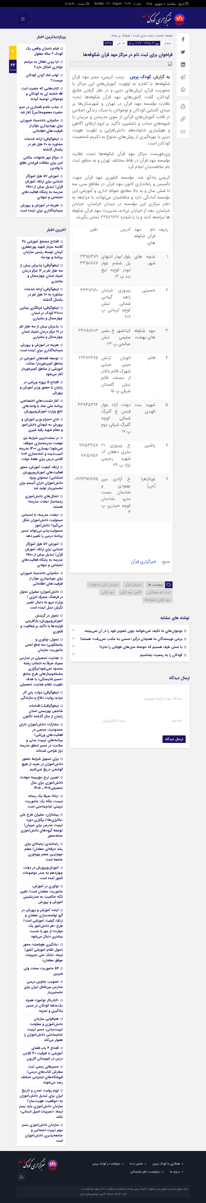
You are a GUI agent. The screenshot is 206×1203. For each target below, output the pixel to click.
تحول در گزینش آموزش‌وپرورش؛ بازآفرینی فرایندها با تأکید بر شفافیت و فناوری (41, 623)
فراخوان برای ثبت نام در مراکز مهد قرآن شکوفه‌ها (128, 54)
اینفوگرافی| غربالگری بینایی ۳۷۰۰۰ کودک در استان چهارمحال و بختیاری (41, 313)
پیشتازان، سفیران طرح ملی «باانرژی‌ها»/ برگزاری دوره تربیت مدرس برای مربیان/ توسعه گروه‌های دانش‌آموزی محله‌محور (41, 825)
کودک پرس (140, 77)
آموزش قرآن (133, 584)
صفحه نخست (163, 35)
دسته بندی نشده (143, 35)
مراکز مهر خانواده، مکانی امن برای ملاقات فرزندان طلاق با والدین (41, 163)
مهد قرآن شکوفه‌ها (157, 600)
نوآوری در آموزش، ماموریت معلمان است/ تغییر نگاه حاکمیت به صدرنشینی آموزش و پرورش (41, 894)
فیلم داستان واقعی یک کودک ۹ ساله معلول (44, 51)
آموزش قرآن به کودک (103, 584)
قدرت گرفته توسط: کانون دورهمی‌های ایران (103, 1194)
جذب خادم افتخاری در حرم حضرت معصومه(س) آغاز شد (41, 109)
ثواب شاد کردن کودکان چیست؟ (44, 77)
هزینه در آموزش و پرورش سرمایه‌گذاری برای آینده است (41, 208)
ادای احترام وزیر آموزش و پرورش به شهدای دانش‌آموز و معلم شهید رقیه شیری (42, 425)
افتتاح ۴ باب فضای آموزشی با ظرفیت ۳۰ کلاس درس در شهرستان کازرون (43, 1053)
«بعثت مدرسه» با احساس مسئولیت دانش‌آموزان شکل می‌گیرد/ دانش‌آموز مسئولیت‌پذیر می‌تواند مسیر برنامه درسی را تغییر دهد (42, 525)
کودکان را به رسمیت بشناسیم (161, 655)
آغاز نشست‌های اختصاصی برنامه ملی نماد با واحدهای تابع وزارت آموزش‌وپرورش (41, 406)
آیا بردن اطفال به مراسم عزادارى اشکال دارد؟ (43, 64)
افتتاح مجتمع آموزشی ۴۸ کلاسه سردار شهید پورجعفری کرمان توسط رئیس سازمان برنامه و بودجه (42, 249)
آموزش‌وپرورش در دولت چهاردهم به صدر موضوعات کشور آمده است (43, 873)
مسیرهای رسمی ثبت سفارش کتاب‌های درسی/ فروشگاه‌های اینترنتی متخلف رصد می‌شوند (42, 1074)
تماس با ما (136, 1163)
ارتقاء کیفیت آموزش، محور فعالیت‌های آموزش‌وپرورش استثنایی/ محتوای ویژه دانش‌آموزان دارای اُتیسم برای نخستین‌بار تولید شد (41, 477)
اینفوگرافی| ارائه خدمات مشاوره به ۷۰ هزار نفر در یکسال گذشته (43, 144)
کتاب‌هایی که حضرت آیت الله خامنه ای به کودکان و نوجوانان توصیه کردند (42, 94)
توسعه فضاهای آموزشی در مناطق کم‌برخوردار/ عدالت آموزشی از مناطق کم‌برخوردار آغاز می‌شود (41, 366)
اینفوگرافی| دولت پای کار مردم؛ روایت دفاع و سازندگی (42, 695)
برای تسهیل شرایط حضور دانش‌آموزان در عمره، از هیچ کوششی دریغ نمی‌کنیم (42, 764)
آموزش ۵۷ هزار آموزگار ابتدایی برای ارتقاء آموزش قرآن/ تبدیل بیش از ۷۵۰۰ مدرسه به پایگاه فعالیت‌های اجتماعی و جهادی (42, 186)
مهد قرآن (108, 592)
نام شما (177, 720)
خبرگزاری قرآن (144, 561)
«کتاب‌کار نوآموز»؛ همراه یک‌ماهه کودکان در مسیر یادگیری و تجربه (44, 1005)
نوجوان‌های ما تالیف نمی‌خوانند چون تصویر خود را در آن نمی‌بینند (133, 631)
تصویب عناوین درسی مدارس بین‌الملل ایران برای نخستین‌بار (43, 987)
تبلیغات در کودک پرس (106, 1163)
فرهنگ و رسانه (120, 35)
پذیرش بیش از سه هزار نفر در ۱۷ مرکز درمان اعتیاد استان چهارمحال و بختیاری (41, 332)
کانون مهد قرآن (130, 592)
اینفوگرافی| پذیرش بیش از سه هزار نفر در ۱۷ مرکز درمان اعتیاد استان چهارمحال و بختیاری (41, 273)
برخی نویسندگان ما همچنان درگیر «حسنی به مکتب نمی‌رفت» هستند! (131, 639)
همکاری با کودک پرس (166, 1163)
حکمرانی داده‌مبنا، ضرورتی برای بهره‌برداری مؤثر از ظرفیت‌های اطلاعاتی (41, 126)
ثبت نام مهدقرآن (158, 592)
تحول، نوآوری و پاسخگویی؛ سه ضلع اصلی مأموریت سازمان (44, 645)
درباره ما (175, 1171)
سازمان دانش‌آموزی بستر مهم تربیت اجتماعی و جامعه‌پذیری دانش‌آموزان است (42, 1132)
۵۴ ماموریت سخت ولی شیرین (43, 971)
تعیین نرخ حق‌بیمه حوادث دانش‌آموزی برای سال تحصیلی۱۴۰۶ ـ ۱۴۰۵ (41, 783)
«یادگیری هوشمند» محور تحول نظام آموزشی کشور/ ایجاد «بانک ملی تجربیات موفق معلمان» (43, 952)
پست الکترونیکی (113, 720)
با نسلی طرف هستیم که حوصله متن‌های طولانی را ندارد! (140, 647)
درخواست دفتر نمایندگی (145, 1171)
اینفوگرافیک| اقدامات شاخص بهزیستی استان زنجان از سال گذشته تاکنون (43, 711)
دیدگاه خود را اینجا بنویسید (163, 698)
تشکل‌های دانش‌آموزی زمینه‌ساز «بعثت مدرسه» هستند (44, 501)
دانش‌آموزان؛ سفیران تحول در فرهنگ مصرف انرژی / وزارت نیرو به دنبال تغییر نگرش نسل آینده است (41, 599)
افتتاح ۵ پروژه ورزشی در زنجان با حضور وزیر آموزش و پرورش (41, 387)
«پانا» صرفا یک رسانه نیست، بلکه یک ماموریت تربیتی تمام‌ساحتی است (44, 801)
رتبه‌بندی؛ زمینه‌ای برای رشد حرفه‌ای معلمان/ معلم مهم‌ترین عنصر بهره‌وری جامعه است (43, 851)
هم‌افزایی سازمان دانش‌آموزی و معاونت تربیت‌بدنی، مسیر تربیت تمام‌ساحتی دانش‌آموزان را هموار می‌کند (43, 1029)
